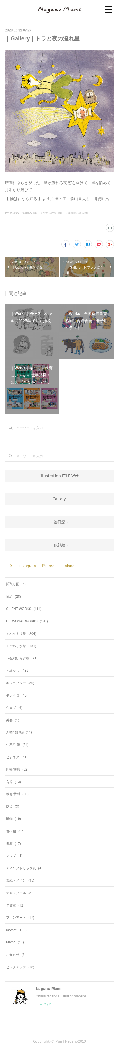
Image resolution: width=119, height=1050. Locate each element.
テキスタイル (19, 892)
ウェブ (14, 707)
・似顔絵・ (59, 545)
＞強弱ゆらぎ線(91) (77, 213)
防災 (12, 806)
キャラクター (20, 682)
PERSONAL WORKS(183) (21, 213)
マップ (14, 855)
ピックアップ (20, 966)
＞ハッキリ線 (21, 633)
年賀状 (15, 905)
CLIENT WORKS (24, 608)
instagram (27, 565)
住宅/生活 (17, 744)
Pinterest (50, 565)
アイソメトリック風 (24, 868)
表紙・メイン (20, 880)
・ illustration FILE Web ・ (59, 475)
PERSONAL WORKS (27, 620)
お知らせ (16, 954)
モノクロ (17, 695)
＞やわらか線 (21, 645)
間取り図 (16, 583)
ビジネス (17, 756)
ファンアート (20, 917)
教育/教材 (17, 793)
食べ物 (15, 830)
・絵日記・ (59, 522)
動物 (13, 818)
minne (69, 565)
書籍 (13, 843)
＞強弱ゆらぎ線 (22, 658)
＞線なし (18, 670)
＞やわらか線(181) (51, 213)
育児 (13, 781)
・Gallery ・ (59, 498)
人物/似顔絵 (19, 732)
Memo (15, 941)
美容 (12, 719)
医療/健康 (17, 769)
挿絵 (13, 596)
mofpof (16, 929)
